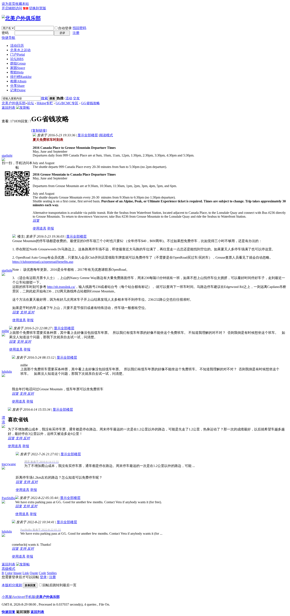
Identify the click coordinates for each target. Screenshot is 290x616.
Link (26, 573)
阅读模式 (106, 135)
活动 (68, 98)
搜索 (44, 98)
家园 (17, 68)
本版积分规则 (12, 585)
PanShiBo (8, 498)
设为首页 (8, 4)
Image (17, 573)
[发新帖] (23, 107)
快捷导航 (8, 37)
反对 (31, 312)
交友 (76, 98)
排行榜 (20, 77)
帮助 (17, 72)
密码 (5, 33)
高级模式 (8, 569)
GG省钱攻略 (90, 103)
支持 (24, 312)
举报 (50, 228)
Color (9, 573)
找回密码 (79, 28)
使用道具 (39, 228)
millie (5, 331)
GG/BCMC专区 (67, 103)
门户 (17, 54)
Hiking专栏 (45, 103)
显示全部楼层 (87, 135)
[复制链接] (39, 130)
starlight (7, 155)
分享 (17, 85)
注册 (76, 33)
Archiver (18, 597)
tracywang (9, 464)
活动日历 (17, 45)
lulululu (7, 371)
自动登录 (65, 28)
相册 (18, 81)
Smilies (52, 573)
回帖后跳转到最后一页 (59, 585)
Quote (34, 573)
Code (42, 573)
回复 (36, 220)
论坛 (17, 59)
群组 (18, 63)
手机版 (30, 597)
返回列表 (8, 107)
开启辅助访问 (12, 8)
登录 (43, 577)
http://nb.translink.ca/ (61, 287)
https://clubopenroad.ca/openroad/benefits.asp (42, 262)
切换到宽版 (37, 8)
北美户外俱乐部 (13, 103)
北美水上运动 (20, 50)
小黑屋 (7, 597)
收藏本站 (22, 4)
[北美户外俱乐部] (21, 18)
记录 (17, 90)
